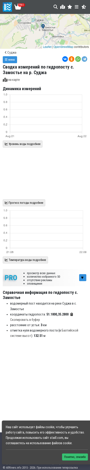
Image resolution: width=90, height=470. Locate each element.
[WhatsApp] (78, 59)
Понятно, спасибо (75, 457)
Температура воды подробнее (27, 260)
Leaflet (47, 47)
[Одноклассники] (71, 59)
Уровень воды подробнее (24, 144)
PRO (11, 277)
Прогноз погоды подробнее (25, 202)
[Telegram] (84, 59)
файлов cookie (62, 443)
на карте (14, 80)
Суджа (11, 53)
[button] (69, 7)
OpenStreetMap (63, 47)
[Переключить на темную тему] (83, 7)
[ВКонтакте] (65, 59)
